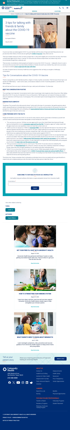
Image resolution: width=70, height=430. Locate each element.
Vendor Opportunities (58, 381)
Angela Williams (12, 218)
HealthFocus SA (19, 14)
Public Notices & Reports (43, 381)
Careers (39, 388)
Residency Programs (41, 403)
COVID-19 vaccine (37, 53)
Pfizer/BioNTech (20, 145)
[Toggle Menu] (67, 8)
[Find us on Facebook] (10, 382)
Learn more (21, 4)
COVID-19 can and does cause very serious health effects (47, 151)
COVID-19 (10, 210)
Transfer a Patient (41, 401)
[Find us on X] (14, 382)
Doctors (11, 11)
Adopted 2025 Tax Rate (42, 378)
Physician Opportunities (59, 393)
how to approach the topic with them (25, 66)
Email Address (12, 181)
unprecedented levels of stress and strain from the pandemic (48, 109)
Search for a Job (40, 391)
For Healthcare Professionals (47, 398)
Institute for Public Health (43, 376)
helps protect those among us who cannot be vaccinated (40, 138)
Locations (58, 11)
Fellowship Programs (58, 401)
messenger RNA (34, 127)
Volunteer (38, 384)
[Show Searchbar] (63, 8)
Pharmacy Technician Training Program (42, 406)
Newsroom (56, 376)
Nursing (38, 393)
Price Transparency (58, 378)
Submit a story (60, 358)
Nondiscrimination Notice (20, 417)
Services (34, 11)
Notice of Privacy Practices (11, 420)
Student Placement (58, 403)
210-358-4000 (13, 378)
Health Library (56, 373)
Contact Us (39, 371)
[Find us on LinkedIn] (27, 382)
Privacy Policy (7, 417)
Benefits (55, 391)
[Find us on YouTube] (18, 382)
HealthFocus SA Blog (41, 373)
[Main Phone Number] (60, 8)
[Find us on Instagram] (23, 382)
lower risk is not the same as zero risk (27, 142)
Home (12, 14)
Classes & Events (57, 371)
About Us (39, 368)
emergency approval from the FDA (33, 124)
